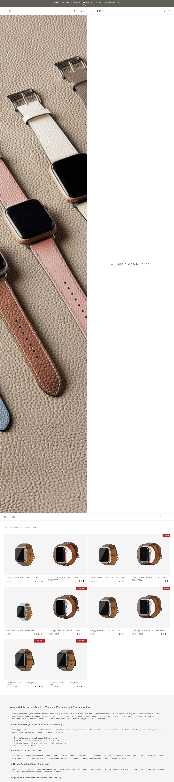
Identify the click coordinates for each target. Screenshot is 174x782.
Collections (14, 527)
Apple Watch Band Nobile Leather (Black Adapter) (63, 683)
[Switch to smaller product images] (9, 516)
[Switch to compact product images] (13, 516)
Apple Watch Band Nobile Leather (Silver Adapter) (105, 630)
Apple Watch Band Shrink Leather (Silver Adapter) (21, 630)
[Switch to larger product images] (5, 516)
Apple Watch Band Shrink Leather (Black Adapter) (21, 683)
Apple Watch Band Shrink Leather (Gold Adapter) (24, 577)
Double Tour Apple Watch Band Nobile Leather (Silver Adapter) (148, 630)
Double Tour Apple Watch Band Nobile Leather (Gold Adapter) (148, 578)
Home (6, 527)
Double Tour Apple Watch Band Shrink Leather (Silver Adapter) (65, 630)
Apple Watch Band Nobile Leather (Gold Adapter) (108, 577)
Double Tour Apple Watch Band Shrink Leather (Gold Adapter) (65, 578)
